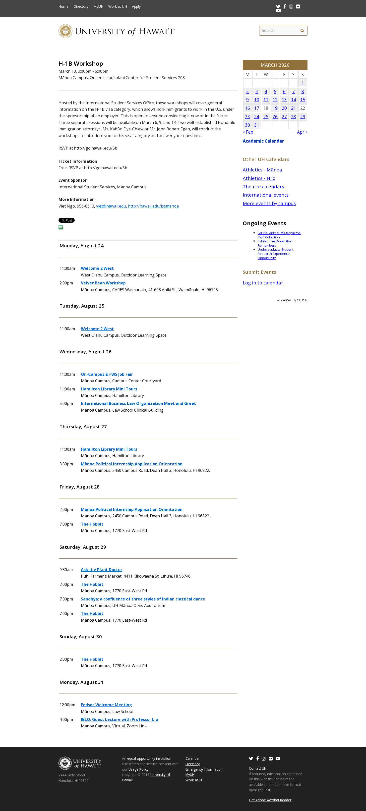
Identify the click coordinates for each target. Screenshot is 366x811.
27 (284, 116)
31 (256, 125)
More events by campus (269, 203)
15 (302, 100)
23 (247, 116)
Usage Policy (138, 769)
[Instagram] (264, 758)
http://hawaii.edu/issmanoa (153, 206)
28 (293, 116)
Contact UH (257, 768)
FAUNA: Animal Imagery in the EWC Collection (279, 235)
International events (266, 195)
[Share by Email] (61, 228)
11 (265, 100)
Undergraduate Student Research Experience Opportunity (275, 253)
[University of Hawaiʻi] (117, 30)
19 (275, 108)
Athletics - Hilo (259, 178)
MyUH (98, 6)
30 (247, 125)
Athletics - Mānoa (262, 169)
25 (265, 116)
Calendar (192, 758)
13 (284, 100)
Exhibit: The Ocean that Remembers (275, 243)
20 (284, 108)
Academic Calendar (263, 141)
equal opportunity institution (149, 758)
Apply (136, 6)
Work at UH (117, 6)
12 (275, 100)
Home (63, 6)
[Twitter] (251, 758)
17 (256, 108)
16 (247, 108)
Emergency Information (204, 769)
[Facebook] (257, 758)
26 (275, 116)
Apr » (302, 132)
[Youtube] (278, 10)
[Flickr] (271, 758)
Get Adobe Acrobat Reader (270, 800)
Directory (80, 6)
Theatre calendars (263, 186)
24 (256, 116)
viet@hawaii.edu (111, 206)
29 (302, 116)
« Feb (248, 132)
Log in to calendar (263, 282)
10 (256, 100)
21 (293, 108)
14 (293, 100)
